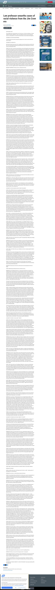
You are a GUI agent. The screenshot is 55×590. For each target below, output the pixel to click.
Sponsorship (27, 8)
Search (40, 8)
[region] (14, 581)
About (32, 8)
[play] (3, 5)
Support (22, 8)
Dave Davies (9, 24)
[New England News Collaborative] (46, 55)
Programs (7, 8)
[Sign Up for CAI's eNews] (46, 41)
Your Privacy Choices (22, 587)
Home (3, 8)
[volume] (6, 6)
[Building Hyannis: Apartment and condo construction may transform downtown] (46, 67)
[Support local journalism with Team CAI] (46, 16)
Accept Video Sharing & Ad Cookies (7, 587)
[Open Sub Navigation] (19, 8)
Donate (50, 2)
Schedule (36, 8)
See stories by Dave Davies (7, 570)
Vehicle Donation (43, 577)
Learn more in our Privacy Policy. (19, 585)
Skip (15, 587)
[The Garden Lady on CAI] (46, 27)
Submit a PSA (32, 584)
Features (11, 8)
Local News (17, 8)
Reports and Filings (32, 577)
